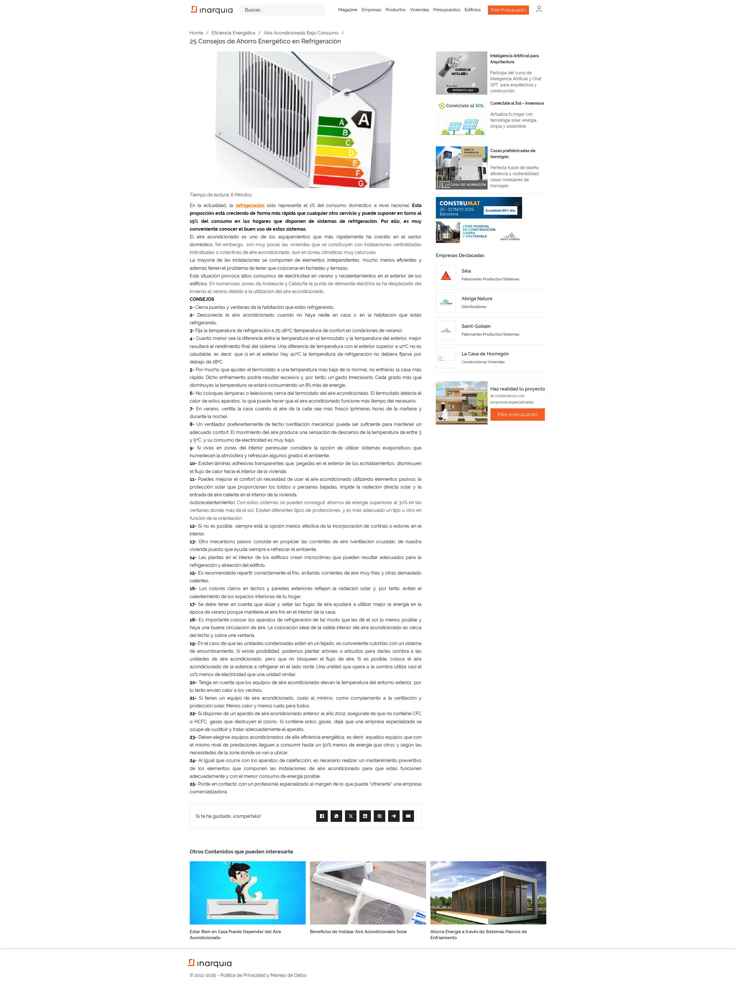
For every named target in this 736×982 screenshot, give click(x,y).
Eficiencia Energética (233, 33)
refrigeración (250, 205)
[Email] (408, 816)
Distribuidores (474, 307)
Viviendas (419, 9)
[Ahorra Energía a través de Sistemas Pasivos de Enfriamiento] (488, 892)
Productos (396, 9)
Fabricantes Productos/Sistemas (490, 279)
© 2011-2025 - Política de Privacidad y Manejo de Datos (248, 975)
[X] (350, 816)
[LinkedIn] (365, 816)
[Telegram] (394, 816)
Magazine (347, 9)
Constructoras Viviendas (483, 362)
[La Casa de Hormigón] (446, 358)
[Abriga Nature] (446, 303)
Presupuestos (446, 9)
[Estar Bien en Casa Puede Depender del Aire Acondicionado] (248, 892)
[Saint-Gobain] (446, 330)
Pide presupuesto (518, 414)
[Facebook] (322, 816)
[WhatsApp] (336, 816)
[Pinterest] (379, 816)
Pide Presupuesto (508, 10)
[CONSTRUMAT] (479, 208)
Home (196, 33)
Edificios (473, 9)
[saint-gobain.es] (479, 232)
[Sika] (446, 275)
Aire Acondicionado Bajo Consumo (301, 33)
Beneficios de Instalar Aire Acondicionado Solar (358, 931)
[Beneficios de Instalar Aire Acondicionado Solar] (368, 892)
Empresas (371, 9)
